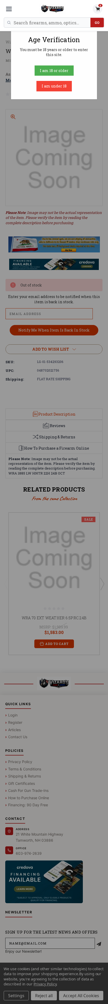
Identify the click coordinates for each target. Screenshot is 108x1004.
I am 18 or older (54, 70)
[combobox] (52, 22)
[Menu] (9, 9)
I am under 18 (54, 86)
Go (97, 22)
